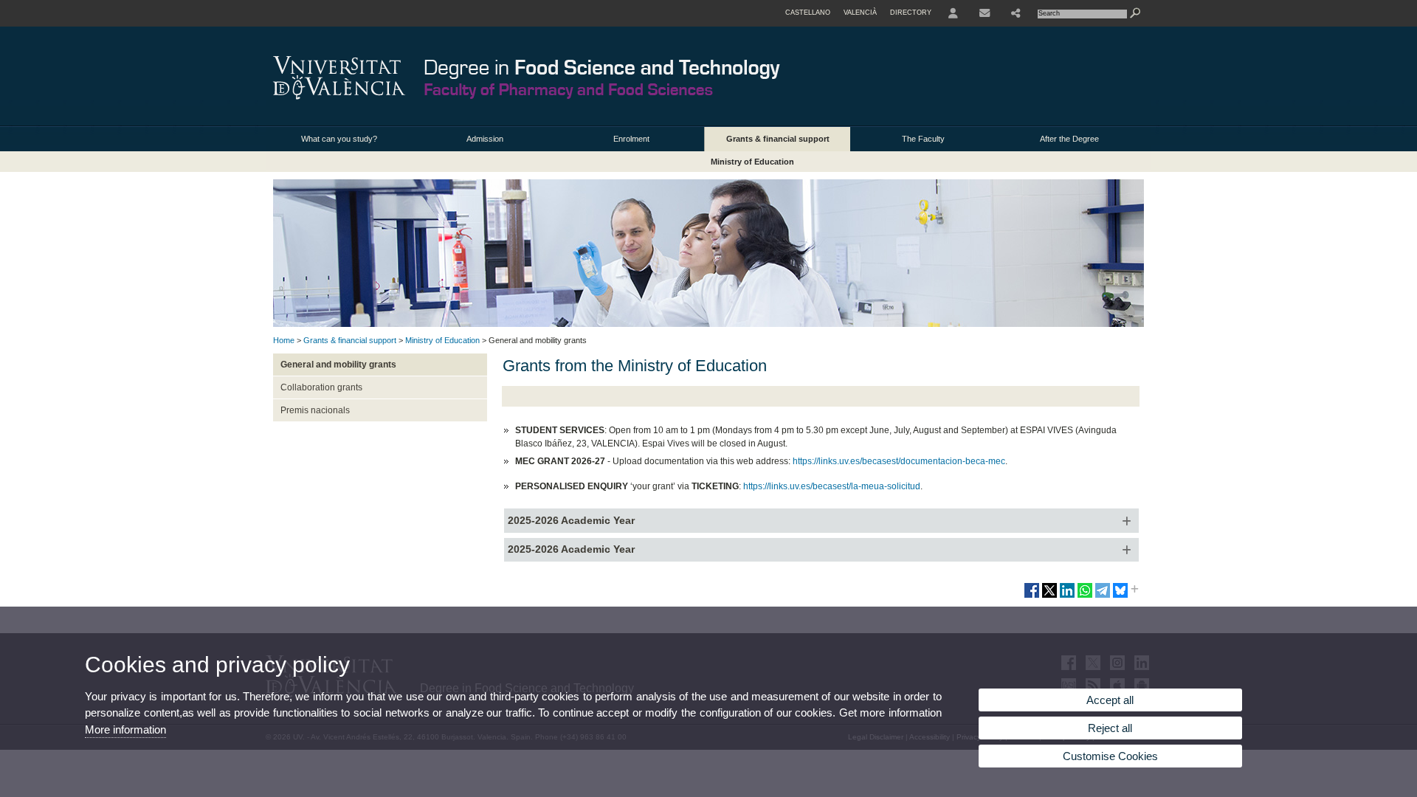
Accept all (1110, 700)
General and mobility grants (338, 364)
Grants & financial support (778, 138)
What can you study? (339, 138)
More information (125, 729)
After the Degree (1069, 138)
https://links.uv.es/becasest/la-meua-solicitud (831, 486)
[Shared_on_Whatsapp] (1085, 596)
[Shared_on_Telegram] (1102, 596)
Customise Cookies (1110, 756)
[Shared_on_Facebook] (1032, 596)
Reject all (1110, 728)
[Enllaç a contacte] (984, 13)
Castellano (807, 12)
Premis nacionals (315, 410)
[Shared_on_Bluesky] (1120, 596)
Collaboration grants (321, 387)
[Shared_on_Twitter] (1049, 596)
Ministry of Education (752, 161)
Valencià (860, 12)
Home (283, 340)
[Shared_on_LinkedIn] (1067, 596)
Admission (484, 138)
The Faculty (923, 138)
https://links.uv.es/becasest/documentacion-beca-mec (899, 461)
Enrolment (631, 138)
